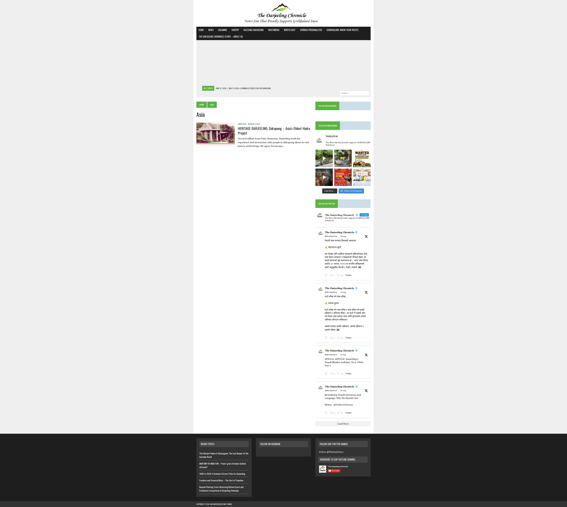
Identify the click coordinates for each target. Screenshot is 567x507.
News (211, 30)
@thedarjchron (331, 236)
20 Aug (343, 236)
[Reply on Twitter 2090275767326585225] (326, 413)
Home (201, 30)
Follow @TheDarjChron (331, 451)
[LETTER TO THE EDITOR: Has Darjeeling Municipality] (343, 158)
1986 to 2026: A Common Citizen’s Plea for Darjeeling (222, 473)
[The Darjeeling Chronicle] (283, 13)
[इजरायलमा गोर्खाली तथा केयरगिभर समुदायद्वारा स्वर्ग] (324, 177)
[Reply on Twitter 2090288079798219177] (326, 338)
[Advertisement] (283, 63)
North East (289, 30)
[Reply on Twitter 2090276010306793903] (326, 374)
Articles (242, 124)
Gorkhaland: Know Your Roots (342, 30)
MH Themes (228, 504)
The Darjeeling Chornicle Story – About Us (221, 36)
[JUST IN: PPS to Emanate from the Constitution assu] (362, 177)
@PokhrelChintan (343, 404)
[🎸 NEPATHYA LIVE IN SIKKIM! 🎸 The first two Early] (343, 177)
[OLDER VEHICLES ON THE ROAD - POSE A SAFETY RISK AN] (324, 158)
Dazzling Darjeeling (253, 30)
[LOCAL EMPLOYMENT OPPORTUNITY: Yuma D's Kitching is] (362, 158)
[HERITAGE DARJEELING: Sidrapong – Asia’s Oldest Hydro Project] (215, 142)
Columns (222, 30)
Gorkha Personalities (311, 30)
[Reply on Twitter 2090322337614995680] (326, 275)
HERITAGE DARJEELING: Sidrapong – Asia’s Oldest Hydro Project (274, 131)
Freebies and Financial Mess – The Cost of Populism (221, 480)
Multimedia (273, 30)
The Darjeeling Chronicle (339, 232)
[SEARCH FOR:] (354, 93)
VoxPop (235, 30)
